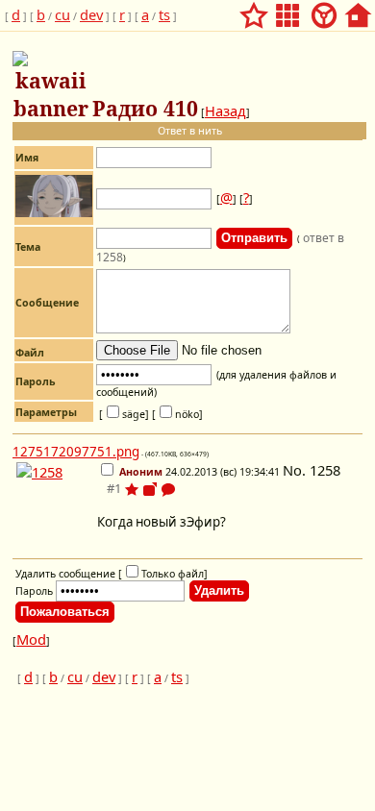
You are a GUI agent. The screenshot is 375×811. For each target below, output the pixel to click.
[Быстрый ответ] (168, 491)
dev (91, 14)
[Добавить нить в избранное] (131, 489)
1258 (325, 469)
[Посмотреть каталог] (287, 9)
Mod (31, 639)
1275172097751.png (75, 451)
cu (62, 14)
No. (296, 469)
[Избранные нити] (253, 9)
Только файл (172, 573)
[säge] (124, 414)
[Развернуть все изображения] (150, 489)
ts (164, 14)
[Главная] (357, 9)
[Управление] (324, 9)
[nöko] (177, 414)
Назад (225, 110)
